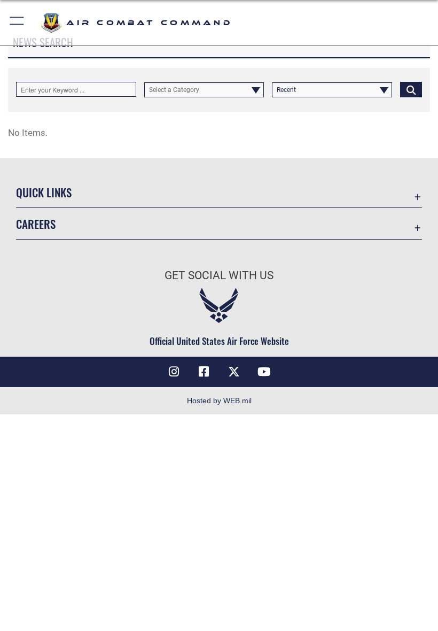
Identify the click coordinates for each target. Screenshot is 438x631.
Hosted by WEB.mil (219, 400)
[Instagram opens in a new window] (174, 372)
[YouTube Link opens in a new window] (264, 372)
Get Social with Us (219, 275)
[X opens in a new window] (234, 372)
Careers (36, 224)
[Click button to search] (411, 89)
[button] (17, 22)
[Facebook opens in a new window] (204, 372)
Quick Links (44, 192)
